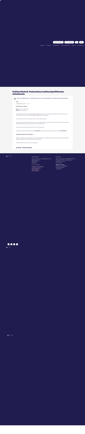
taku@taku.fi (34, 162)
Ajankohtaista (56, 45)
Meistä (73, 45)
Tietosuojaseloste (35, 170)
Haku (81, 42)
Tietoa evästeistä (35, 169)
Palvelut (48, 45)
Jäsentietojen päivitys (36, 168)
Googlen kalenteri (27, 147)
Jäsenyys (42, 45)
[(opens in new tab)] (11, 290)
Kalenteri (18, 147)
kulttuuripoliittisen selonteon (34, 113)
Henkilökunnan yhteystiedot (38, 166)
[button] (63, 42)
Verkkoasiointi (58, 42)
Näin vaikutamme (65, 45)
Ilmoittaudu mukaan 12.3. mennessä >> (24, 134)
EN (76, 42)
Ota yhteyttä (80, 45)
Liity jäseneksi (69, 42)
